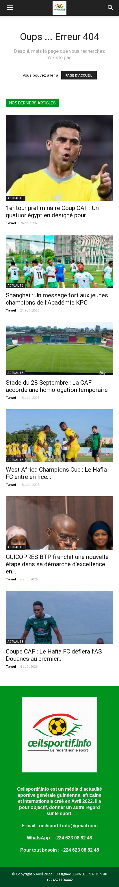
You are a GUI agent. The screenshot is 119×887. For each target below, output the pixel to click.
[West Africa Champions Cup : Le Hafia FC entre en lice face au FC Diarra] (59, 436)
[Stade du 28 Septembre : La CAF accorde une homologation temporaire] (59, 348)
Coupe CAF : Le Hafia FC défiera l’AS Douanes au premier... (54, 655)
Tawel (11, 223)
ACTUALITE (15, 198)
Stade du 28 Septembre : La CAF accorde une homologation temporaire (57, 386)
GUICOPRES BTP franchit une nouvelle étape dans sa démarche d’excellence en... (57, 564)
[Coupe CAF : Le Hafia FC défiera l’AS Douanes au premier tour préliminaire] (59, 617)
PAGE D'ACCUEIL (79, 75)
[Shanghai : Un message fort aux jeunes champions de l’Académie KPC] (59, 261)
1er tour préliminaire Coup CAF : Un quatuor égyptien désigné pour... (52, 211)
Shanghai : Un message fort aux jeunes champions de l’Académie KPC (57, 299)
